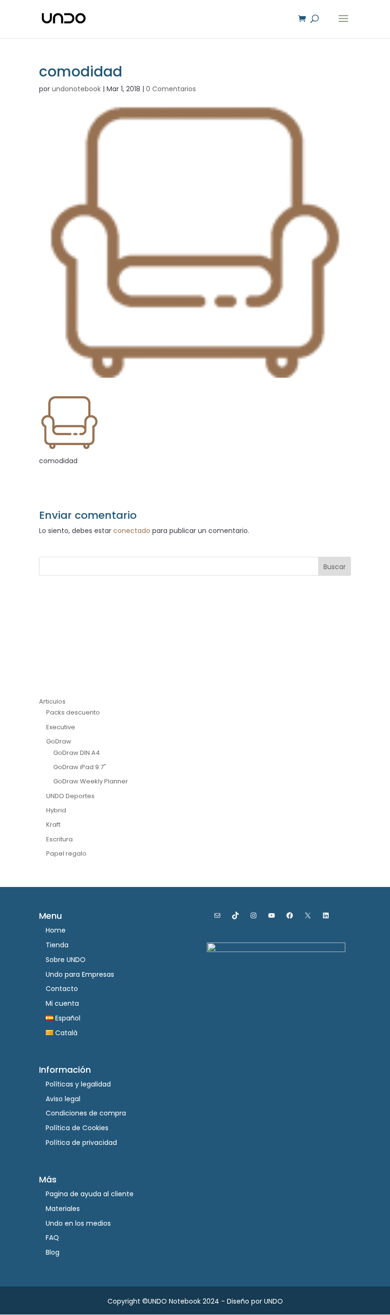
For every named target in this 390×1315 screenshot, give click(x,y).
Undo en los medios (78, 1223)
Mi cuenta (62, 1003)
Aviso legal (63, 1099)
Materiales (63, 1208)
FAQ (52, 1237)
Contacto (62, 988)
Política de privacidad (81, 1142)
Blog (52, 1252)
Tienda (57, 945)
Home (56, 930)
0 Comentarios (171, 89)
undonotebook (76, 89)
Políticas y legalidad (78, 1084)
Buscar (334, 567)
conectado (131, 530)
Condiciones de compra (86, 1113)
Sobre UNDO (66, 959)
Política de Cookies (77, 1128)
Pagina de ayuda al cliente (90, 1194)
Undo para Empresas (80, 974)
